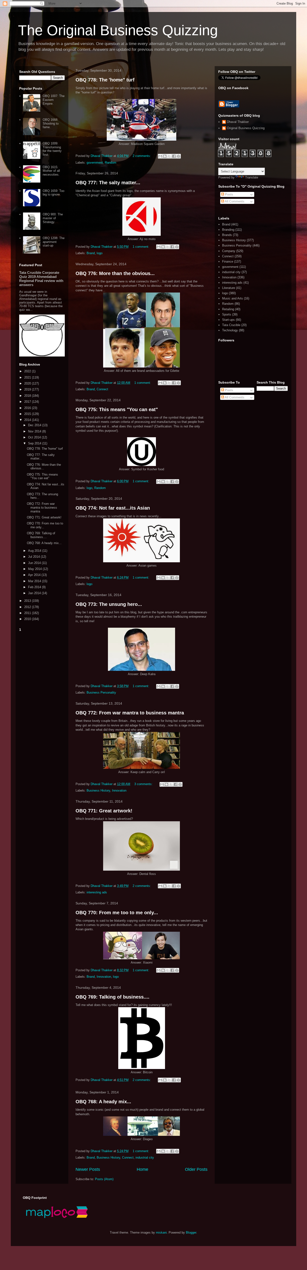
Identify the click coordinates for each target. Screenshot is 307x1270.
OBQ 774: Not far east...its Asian (113, 508)
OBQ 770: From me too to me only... (117, 912)
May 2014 (35, 569)
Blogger (191, 1232)
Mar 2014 (35, 581)
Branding (228, 229)
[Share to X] (169, 156)
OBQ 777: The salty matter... (108, 182)
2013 (28, 601)
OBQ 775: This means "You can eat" (117, 409)
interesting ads (97, 892)
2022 (28, 371)
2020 (28, 383)
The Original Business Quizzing (118, 30)
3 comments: (144, 784)
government (95, 162)
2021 (28, 377)
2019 (28, 389)
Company (228, 251)
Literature (228, 288)
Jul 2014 (34, 556)
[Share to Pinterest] (178, 156)
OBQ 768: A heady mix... (103, 1101)
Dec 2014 (35, 425)
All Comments (234, 201)
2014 (28, 420)
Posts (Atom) (104, 1179)
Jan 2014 (35, 593)
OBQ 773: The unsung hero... (109, 604)
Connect (102, 389)
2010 (28, 619)
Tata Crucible (231, 325)
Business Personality (101, 692)
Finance (227, 261)
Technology (230, 330)
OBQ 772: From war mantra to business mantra (130, 712)
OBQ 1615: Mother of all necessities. (51, 170)
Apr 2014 (34, 575)
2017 (28, 401)
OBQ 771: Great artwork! (104, 810)
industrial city (145, 1157)
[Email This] (160, 156)
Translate (251, 177)
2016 (28, 408)
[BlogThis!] (164, 156)
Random (110, 162)
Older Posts (196, 1169)
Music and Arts (232, 298)
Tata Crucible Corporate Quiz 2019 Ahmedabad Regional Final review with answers (41, 278)
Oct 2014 (35, 437)
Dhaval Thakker (238, 122)
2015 (28, 414)
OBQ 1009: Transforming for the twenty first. (52, 149)
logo (99, 253)
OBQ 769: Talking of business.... (112, 997)
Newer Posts (88, 1169)
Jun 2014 (35, 563)
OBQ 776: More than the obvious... (115, 273)
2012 (28, 607)
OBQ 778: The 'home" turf (105, 79)
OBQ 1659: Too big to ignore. (53, 192)
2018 (28, 395)
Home (142, 1169)
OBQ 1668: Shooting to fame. (51, 123)
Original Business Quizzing (246, 128)
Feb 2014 (35, 587)
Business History (98, 790)
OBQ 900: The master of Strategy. (53, 218)
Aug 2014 (35, 550)
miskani (161, 1232)
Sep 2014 (35, 443)
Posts (228, 194)
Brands (227, 235)
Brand (91, 253)
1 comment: (141, 246)
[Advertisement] (42, 705)
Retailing (228, 309)
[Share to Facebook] (173, 156)
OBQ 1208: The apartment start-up (54, 241)
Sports (226, 314)
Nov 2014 (35, 431)
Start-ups (228, 320)
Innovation (119, 790)
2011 (28, 613)
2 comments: (142, 156)
